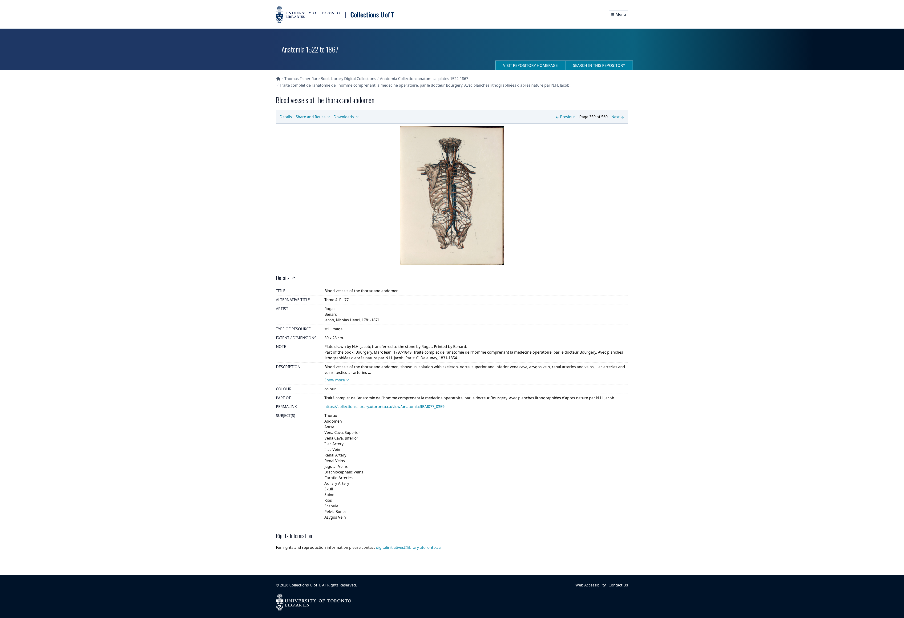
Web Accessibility (590, 585)
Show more (334, 380)
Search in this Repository (599, 65)
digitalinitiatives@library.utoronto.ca (408, 547)
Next (615, 116)
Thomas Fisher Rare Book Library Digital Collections (330, 78)
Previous (568, 116)
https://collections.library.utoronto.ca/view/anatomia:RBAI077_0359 (384, 406)
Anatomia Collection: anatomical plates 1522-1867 (424, 78)
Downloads (344, 116)
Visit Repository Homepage (530, 65)
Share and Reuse (311, 116)
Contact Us (618, 585)
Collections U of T (304, 585)
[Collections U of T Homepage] (278, 78)
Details (286, 116)
